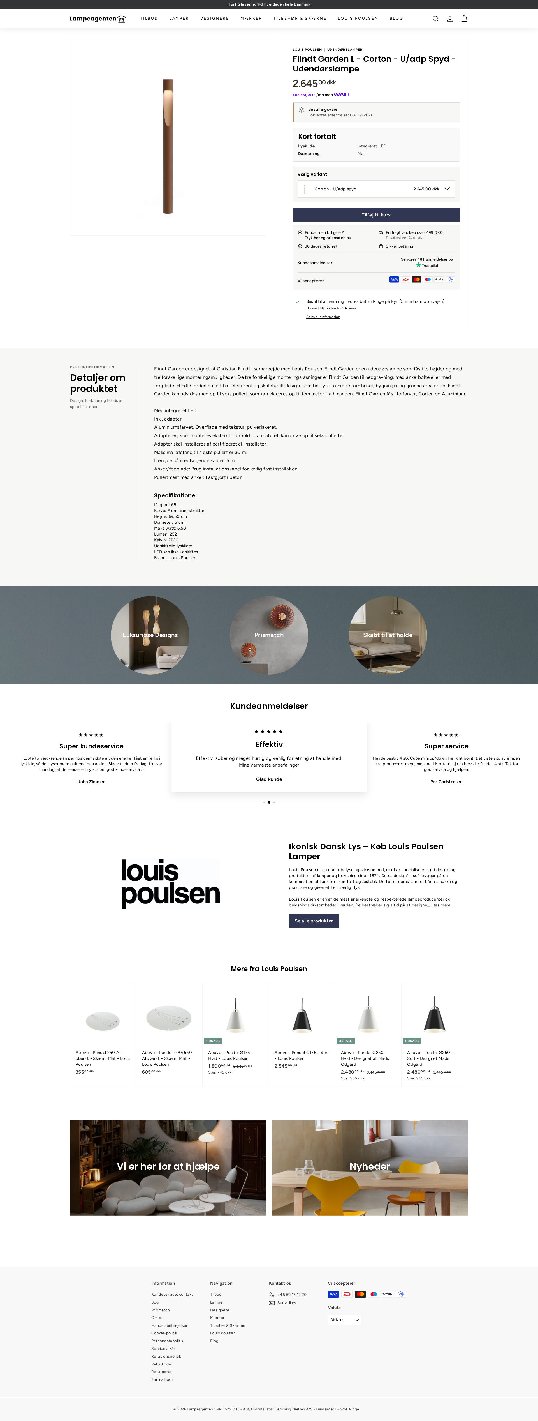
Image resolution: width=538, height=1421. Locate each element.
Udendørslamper (345, 50)
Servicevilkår (163, 1348)
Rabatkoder (162, 1364)
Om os (157, 1317)
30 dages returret (321, 246)
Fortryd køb (162, 1379)
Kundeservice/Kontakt (172, 1294)
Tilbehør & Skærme (300, 18)
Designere (214, 18)
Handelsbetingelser (169, 1325)
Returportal (161, 1371)
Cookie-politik (164, 1333)
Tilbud (149, 18)
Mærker (251, 18)
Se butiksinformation (323, 317)
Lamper (179, 18)
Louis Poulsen (358, 18)
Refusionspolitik (166, 1356)
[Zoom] (168, 137)
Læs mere (441, 905)
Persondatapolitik (167, 1341)
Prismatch (160, 1310)
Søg (155, 1302)
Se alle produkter (314, 921)
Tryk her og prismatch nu (328, 238)
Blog (397, 18)
